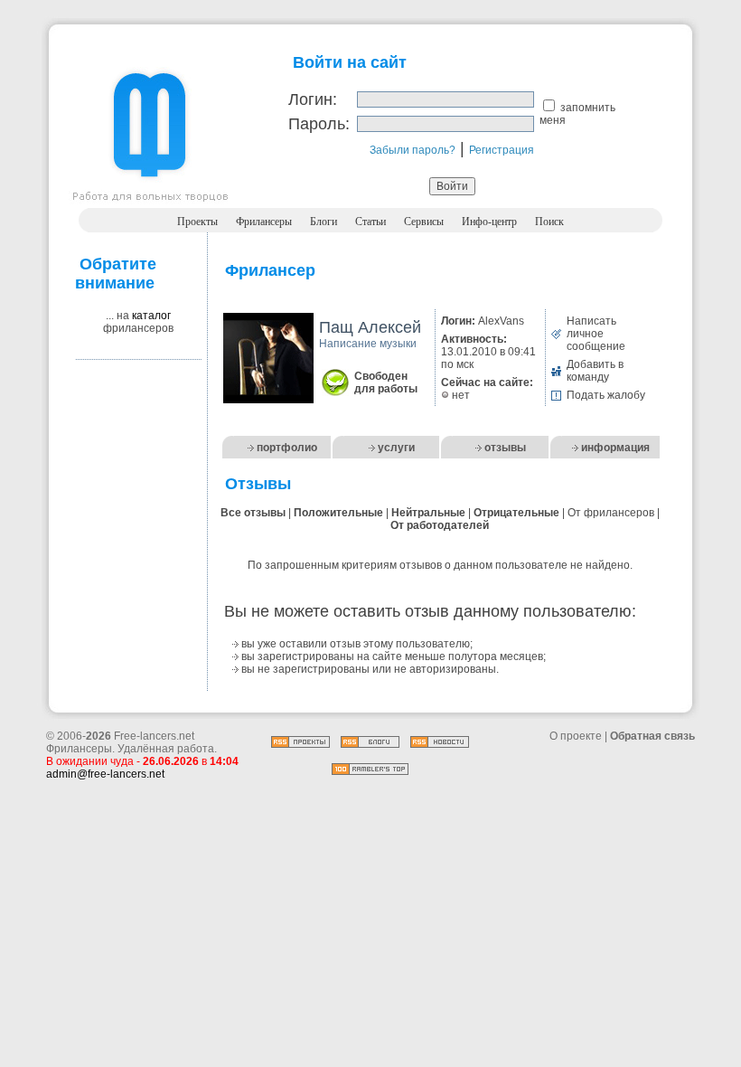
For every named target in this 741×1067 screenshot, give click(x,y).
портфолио (287, 447)
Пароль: (319, 124)
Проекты (197, 221)
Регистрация (501, 150)
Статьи (370, 221)
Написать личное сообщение (596, 334)
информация (615, 447)
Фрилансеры (264, 221)
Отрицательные (516, 512)
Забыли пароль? (412, 150)
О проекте (575, 736)
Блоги (323, 221)
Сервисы (424, 221)
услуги (396, 447)
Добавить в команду (595, 370)
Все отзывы (253, 512)
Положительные (338, 512)
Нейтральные (428, 512)
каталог (151, 315)
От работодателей (439, 525)
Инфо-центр (489, 221)
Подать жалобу (606, 395)
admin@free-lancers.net (105, 774)
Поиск (549, 221)
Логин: (312, 99)
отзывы (505, 447)
